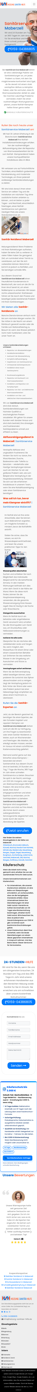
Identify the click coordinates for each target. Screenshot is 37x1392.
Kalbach (24, 845)
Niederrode (17, 850)
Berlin (4, 1328)
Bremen (5, 1335)
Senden (17, 1065)
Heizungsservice (9, 1364)
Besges (6, 852)
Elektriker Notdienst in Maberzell (19, 1276)
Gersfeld (6, 857)
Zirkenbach (7, 845)
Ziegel (12, 852)
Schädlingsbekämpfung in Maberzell (19, 1285)
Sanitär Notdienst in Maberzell (19, 1279)
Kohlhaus (14, 860)
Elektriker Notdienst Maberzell (19, 1288)
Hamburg (5, 1338)
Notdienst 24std (9, 1358)
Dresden (5, 1341)
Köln (4, 1347)
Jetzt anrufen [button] (19, 830)
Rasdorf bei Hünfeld (25, 847)
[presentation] (5, 1232)
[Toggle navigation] (34, 4)
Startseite (6, 1355)
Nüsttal (13, 847)
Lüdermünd (27, 855)
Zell (21, 857)
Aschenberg (17, 855)
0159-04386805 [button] (20, 1002)
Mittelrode (7, 850)
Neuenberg (27, 850)
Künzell (6, 847)
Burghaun (7, 855)
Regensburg (6, 1331)
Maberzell (15, 857)
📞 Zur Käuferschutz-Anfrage (17, 1158)
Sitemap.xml (7, 1367)
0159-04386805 (10, 1316)
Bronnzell (17, 845)
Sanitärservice (8, 1361)
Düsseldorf (6, 1344)
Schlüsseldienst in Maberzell (19, 1282)
